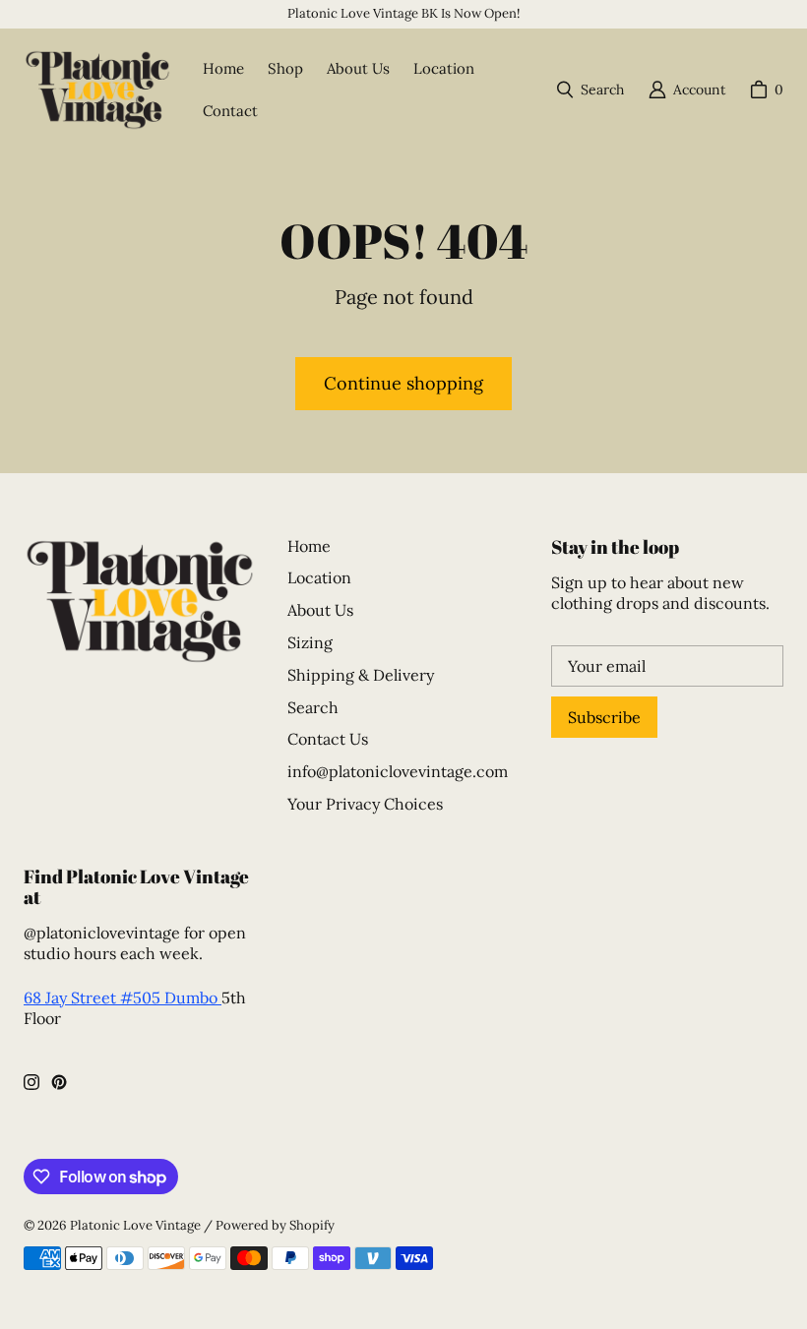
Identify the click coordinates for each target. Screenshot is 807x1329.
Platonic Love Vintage (135, 1225)
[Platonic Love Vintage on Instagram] (31, 1082)
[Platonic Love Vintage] (97, 90)
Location (319, 577)
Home (309, 546)
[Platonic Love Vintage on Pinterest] (59, 1082)
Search (313, 707)
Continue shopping (403, 383)
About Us (320, 610)
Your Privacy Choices (365, 804)
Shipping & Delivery (360, 675)
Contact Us (327, 739)
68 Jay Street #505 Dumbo (122, 997)
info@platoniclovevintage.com (397, 771)
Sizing (310, 642)
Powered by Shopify (275, 1225)
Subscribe (604, 717)
